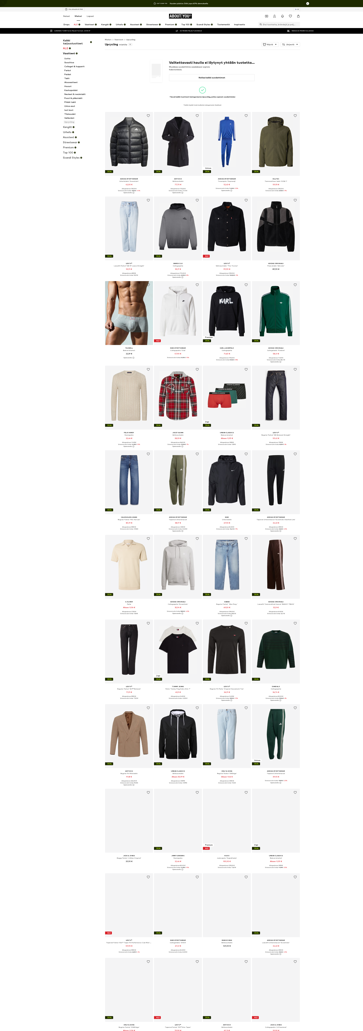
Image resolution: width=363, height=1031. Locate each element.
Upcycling (130, 40)
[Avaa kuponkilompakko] (266, 16)
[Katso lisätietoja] (129, 193)
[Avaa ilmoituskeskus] (282, 16)
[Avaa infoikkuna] (307, 3)
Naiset (66, 16)
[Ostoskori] (298, 16)
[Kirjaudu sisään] (274, 16)
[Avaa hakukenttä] (260, 24)
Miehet (78, 16)
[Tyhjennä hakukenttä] (297, 24)
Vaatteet (118, 40)
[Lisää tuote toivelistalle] (148, 115)
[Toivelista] (290, 16)
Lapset (90, 16)
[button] (270, 44)
